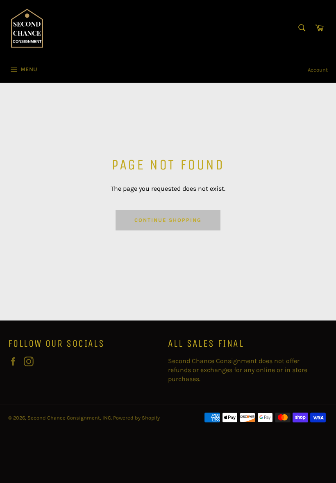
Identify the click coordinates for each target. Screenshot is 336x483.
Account (318, 70)
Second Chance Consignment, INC (69, 418)
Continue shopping (167, 220)
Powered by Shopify (136, 418)
